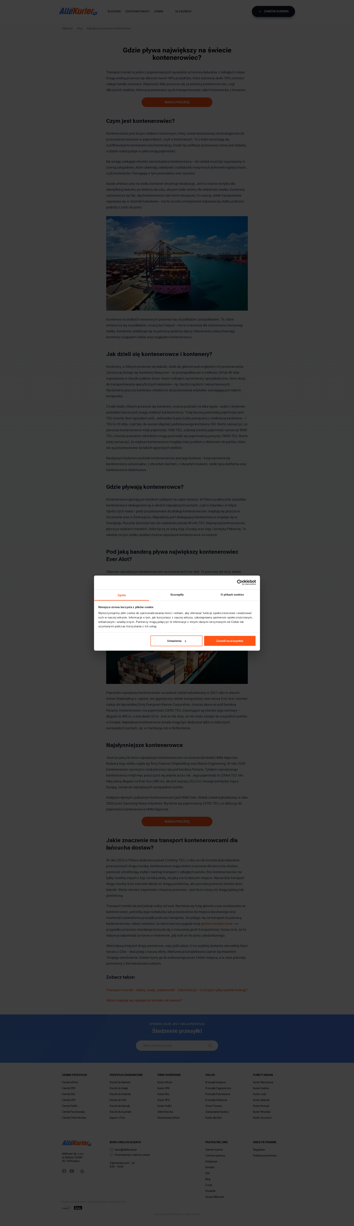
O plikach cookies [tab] (232, 594)
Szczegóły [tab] (177, 594)
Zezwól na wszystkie (229, 640)
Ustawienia (174, 640)
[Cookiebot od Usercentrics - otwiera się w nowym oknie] (240, 582)
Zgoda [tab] (122, 594)
